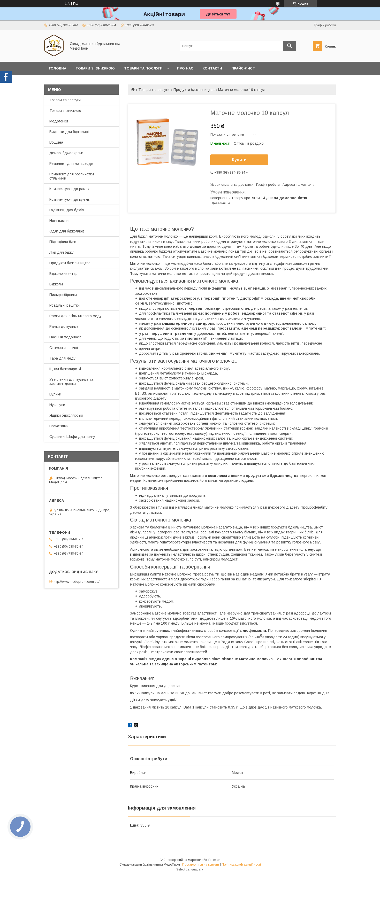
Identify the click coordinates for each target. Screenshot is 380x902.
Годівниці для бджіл (66, 210)
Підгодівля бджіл (64, 242)
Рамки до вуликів (63, 326)
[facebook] (130, 726)
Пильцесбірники (63, 295)
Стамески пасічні (63, 348)
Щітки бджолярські (65, 369)
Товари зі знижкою (95, 68)
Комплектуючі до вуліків (69, 199)
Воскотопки (59, 426)
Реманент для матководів (71, 163)
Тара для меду (62, 358)
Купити (239, 160)
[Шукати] (289, 46)
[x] (136, 726)
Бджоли (56, 284)
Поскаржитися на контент (200, 864)
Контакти (212, 68)
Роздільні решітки (64, 305)
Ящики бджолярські (66, 415)
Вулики (55, 394)
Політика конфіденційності (241, 864)
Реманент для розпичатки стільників (71, 176)
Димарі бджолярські (66, 153)
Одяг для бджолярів (67, 231)
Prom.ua (214, 860)
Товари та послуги (143, 68)
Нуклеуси (57, 405)
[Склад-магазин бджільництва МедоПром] (54, 55)
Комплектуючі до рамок (69, 189)
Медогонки (58, 121)
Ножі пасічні (59, 221)
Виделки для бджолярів (69, 132)
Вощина (56, 142)
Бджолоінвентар (63, 273)
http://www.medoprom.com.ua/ (77, 581)
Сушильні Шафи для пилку (72, 436)
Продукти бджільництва (194, 90)
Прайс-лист (243, 68)
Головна (57, 68)
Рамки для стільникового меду (75, 316)
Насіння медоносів (65, 337)
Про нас (185, 68)
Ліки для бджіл (61, 252)
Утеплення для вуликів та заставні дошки (71, 381)
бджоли (269, 236)
